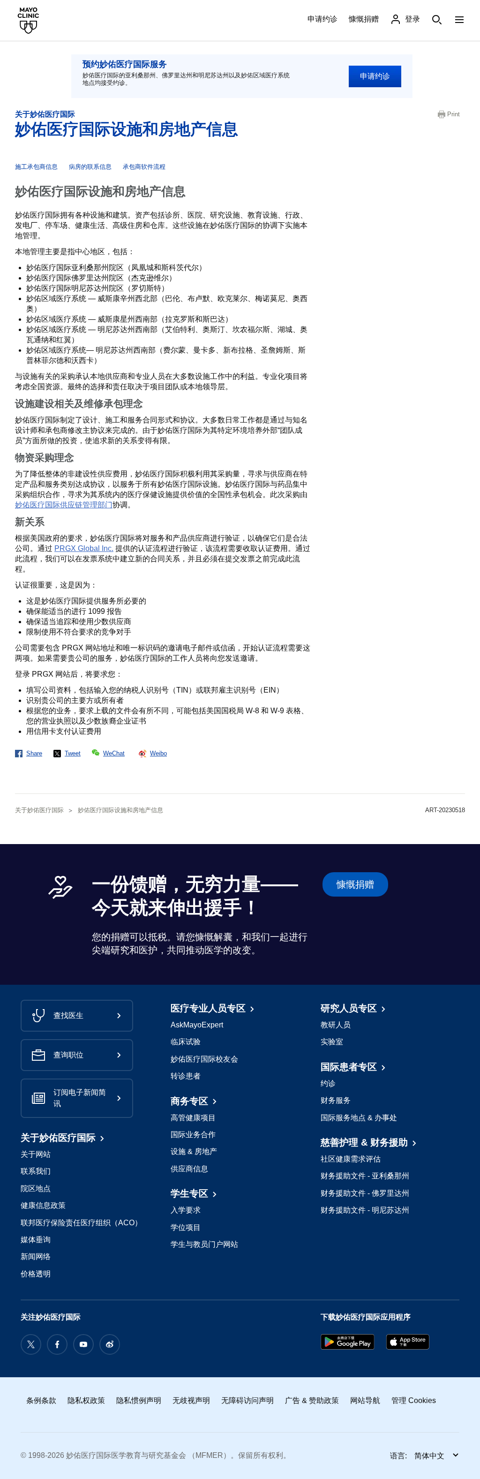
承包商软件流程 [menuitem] (144, 166)
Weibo (158, 753)
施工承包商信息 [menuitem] (36, 166)
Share (34, 753)
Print (453, 114)
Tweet (73, 753)
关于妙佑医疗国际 (45, 114)
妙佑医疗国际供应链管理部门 (63, 505)
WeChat (114, 753)
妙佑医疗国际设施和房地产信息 (126, 129)
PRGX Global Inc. (83, 548)
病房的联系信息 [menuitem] (90, 166)
